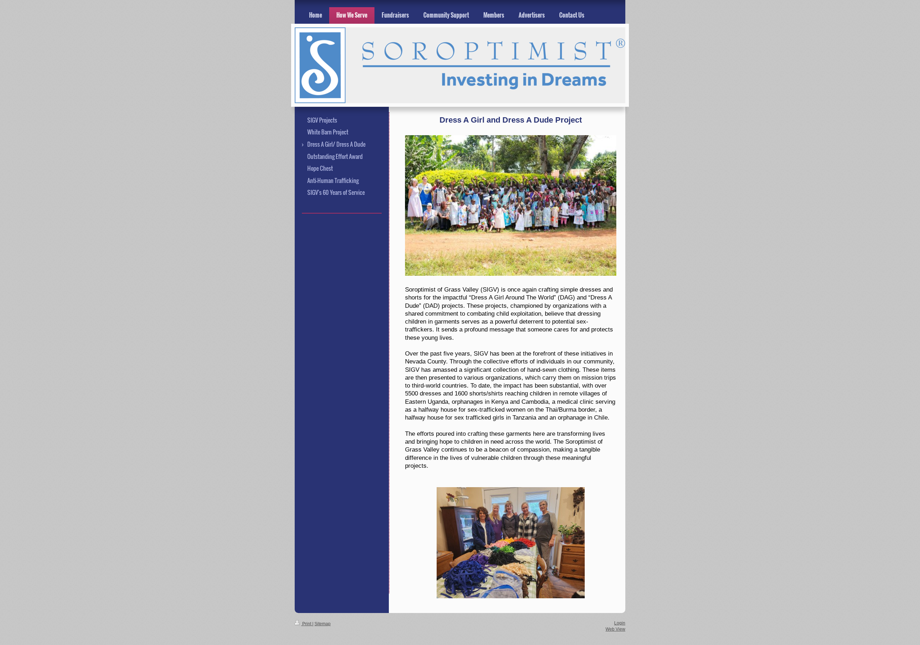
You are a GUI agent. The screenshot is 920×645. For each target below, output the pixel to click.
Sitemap (322, 623)
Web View (615, 629)
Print (306, 623)
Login (619, 623)
